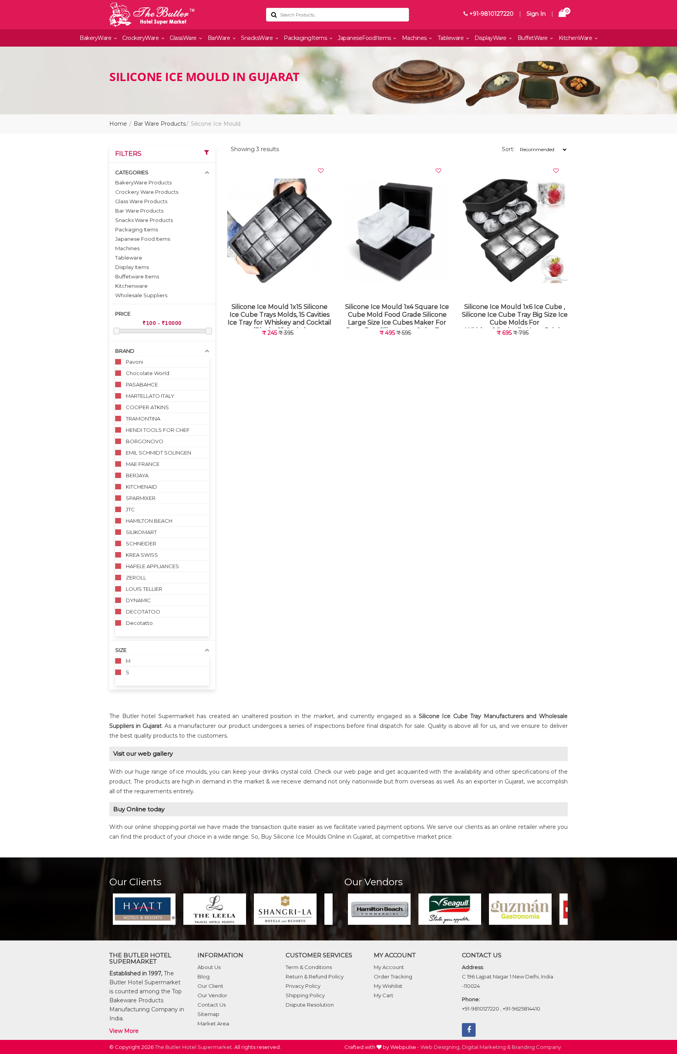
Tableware (451, 38)
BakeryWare (96, 38)
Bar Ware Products (160, 123)
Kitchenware (131, 286)
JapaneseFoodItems (365, 38)
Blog (203, 976)
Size (121, 650)
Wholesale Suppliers (141, 295)
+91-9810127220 (491, 13)
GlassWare (184, 38)
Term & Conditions (309, 967)
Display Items (132, 267)
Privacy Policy (303, 986)
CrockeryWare (141, 38)
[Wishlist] (321, 171)
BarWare (220, 38)
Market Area (213, 1023)
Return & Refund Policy (315, 976)
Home (118, 123)
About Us (209, 967)
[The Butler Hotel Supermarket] (181, 14)
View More (124, 1030)
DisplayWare (491, 38)
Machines (415, 38)
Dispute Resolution (310, 1005)
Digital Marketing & (486, 1047)
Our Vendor (212, 995)
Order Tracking (393, 976)
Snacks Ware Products (144, 220)
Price (122, 313)
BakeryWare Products (143, 182)
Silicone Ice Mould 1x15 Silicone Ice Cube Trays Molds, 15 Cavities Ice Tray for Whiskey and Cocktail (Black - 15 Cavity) (279, 315)
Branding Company (536, 1047)
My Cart (383, 995)
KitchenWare (576, 38)
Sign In (536, 13)
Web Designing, (440, 1047)
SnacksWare (257, 38)
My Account (389, 967)
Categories (131, 172)
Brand (124, 351)
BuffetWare (533, 38)
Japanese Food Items (142, 239)
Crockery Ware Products (146, 192)
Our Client (210, 986)
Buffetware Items (137, 276)
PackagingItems (306, 38)
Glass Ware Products (141, 201)
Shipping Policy (305, 995)
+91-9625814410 (521, 1008)
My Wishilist (388, 986)
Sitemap (208, 1014)
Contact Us (211, 1005)
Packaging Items (136, 229)
